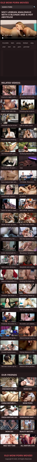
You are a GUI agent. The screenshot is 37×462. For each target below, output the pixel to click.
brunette (5, 43)
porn (19, 47)
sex (14, 47)
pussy (19, 43)
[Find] (34, 7)
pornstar (26, 47)
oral (9, 47)
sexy (32, 43)
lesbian (25, 43)
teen (12, 43)
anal (3, 47)
